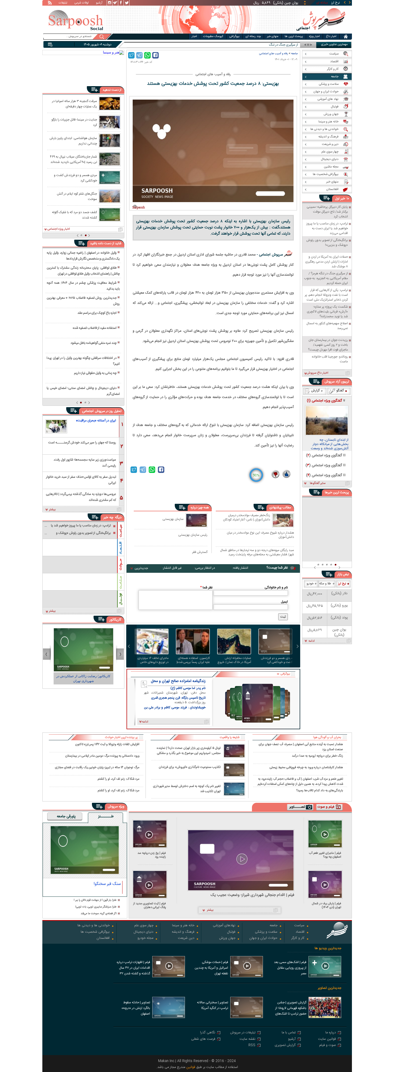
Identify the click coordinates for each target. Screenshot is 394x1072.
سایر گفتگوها (317, 483)
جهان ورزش (227, 938)
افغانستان (103, 938)
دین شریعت (186, 938)
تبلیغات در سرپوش (242, 1033)
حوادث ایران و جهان (263, 938)
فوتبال (231, 932)
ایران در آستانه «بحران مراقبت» (96, 420)
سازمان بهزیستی (173, 519)
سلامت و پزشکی (266, 932)
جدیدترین (141, 568)
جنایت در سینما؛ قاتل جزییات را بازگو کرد (74, 122)
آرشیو (99, 3)
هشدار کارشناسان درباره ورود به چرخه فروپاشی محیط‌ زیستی (306, 767)
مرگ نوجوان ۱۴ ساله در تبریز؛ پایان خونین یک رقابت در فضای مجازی (97, 767)
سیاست (299, 926)
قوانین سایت (327, 1039)
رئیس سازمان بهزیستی (192, 535)
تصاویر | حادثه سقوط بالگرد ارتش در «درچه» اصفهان (135, 1008)
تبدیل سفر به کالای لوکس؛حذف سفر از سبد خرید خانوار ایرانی (81, 479)
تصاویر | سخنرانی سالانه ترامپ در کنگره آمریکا (212, 1005)
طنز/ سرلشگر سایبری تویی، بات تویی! (96, 907)
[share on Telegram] (139, 55)
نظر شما (206, 587)
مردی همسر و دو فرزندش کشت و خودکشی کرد (276, 660)
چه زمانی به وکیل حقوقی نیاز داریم (95, 373)
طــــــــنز (106, 817)
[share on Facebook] (155, 55)
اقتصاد (300, 932)
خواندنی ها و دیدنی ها (93, 926)
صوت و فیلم (327, 1045)
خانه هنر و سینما (183, 926)
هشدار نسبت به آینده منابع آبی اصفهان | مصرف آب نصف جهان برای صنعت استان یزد (301, 747)
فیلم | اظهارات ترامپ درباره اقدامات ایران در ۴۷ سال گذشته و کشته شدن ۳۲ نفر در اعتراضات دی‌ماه (133, 968)
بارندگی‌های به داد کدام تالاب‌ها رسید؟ (319, 790)
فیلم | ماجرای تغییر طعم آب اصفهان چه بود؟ (325, 855)
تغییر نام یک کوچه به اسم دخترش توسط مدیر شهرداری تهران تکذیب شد (187, 789)
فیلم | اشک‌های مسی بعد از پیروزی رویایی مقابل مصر (290, 968)
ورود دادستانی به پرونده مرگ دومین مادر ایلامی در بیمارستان (102, 756)
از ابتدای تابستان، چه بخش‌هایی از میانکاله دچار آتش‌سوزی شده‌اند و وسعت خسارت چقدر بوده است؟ (329, 444)
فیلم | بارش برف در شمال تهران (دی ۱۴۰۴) (326, 905)
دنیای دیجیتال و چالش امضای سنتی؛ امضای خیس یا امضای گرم (83, 391)
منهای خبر (272, 36)
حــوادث (120, 564)
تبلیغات (63, 3)
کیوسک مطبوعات (213, 36)
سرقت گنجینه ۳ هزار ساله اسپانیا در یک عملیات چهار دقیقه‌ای (74, 104)
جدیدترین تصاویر (329, 988)
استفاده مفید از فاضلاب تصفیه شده (95, 328)
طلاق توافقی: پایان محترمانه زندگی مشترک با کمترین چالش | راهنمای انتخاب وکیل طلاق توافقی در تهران (83, 270)
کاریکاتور (115, 620)
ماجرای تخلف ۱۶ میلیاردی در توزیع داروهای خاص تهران (153, 660)
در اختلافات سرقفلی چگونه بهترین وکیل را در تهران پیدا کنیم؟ (83, 361)
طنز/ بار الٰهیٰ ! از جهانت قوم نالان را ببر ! (95, 900)
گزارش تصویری (285, 1045)
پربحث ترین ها (294, 36)
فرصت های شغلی (203, 1039)
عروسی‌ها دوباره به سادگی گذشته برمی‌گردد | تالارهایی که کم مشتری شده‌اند (81, 496)
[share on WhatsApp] (147, 55)
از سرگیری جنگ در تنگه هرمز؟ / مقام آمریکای (269, 45)
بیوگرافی (234, 36)
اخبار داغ (331, 36)
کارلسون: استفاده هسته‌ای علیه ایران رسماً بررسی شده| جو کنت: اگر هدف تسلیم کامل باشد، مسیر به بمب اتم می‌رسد (193, 660)
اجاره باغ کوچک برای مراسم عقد (97, 313)
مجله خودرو (145, 938)
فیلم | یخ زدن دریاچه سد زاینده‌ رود (151, 855)
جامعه (294, 53)
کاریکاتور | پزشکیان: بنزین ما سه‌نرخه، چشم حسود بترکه (83, 678)
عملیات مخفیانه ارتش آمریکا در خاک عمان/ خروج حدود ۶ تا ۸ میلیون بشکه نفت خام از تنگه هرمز (234, 660)
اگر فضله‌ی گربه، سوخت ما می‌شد (99, 914)
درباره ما (330, 1033)
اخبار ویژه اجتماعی (58, 229)
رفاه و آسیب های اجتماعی (273, 53)
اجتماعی (88, 411)
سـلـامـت (120, 582)
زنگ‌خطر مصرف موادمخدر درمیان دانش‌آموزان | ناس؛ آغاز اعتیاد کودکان (246, 517)
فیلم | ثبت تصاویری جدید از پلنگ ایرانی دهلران (149, 905)
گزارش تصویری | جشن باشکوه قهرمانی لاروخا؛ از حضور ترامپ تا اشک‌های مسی (290, 1009)
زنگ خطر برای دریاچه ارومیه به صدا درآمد (317, 756)
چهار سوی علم (143, 926)
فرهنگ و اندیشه (183, 932)
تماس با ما (289, 1033)
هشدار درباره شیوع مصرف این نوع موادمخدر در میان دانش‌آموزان (260, 535)
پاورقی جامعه (66, 817)
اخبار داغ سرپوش (317, 373)
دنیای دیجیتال (143, 932)
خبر (342, 199)
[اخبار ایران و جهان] (320, 32)
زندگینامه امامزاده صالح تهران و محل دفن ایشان (178, 681)
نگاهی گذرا (207, 1033)
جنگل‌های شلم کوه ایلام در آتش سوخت (77, 196)
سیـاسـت (120, 530)
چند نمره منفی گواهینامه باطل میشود (93, 343)
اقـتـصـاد (120, 548)
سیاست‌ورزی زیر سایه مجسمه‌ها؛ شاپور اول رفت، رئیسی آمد (85, 462)
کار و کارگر (297, 938)
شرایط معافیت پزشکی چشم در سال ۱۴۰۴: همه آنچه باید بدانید (83, 285)
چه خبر (108, 517)
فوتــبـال (120, 599)
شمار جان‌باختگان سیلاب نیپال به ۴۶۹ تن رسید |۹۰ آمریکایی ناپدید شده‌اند (73, 159)
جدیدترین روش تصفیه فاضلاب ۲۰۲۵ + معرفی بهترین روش (83, 301)
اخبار (194, 36)
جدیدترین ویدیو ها (328, 948)
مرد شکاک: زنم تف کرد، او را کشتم (118, 779)
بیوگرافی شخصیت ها (95, 932)
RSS (251, 1045)
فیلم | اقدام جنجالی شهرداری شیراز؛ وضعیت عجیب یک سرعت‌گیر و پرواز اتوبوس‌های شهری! (252, 895)
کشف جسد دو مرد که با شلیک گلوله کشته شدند (74, 215)
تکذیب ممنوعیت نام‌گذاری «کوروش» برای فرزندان (190, 767)
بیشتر (52, 509)
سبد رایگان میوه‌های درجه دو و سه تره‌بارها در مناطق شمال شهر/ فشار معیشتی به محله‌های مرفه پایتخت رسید (257, 552)
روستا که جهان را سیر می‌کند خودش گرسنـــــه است (82, 442)
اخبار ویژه (314, 36)
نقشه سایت (247, 1039)
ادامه (311, 641)
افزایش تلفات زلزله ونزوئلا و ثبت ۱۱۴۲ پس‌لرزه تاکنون (107, 744)
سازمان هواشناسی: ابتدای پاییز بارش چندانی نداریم (73, 141)
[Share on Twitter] (131, 55)
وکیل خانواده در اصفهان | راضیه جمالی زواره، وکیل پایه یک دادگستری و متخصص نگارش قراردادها (83, 255)
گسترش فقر (199, 552)
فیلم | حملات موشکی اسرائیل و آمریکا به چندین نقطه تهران (211, 968)
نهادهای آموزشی (224, 926)
